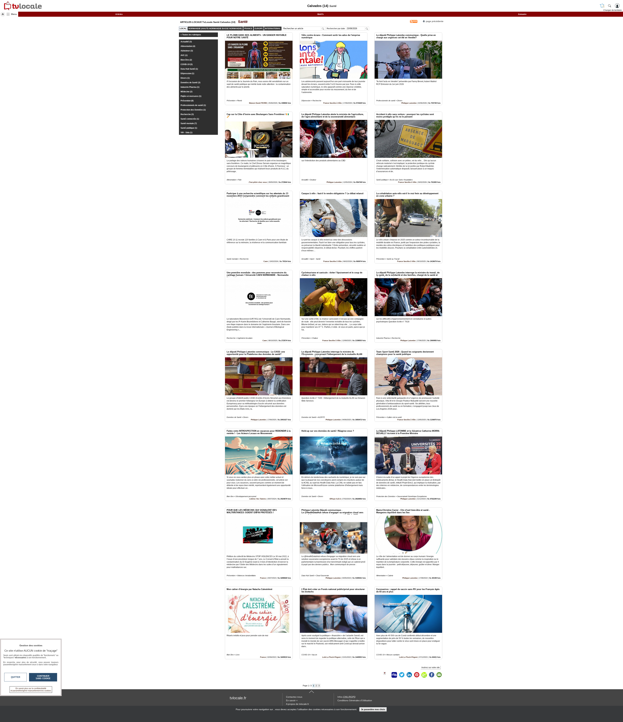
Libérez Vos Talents (257, 499)
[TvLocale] (22, 5)
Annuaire (522, 14)
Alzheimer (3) (187, 51)
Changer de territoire (612, 10)
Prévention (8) (187, 101)
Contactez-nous (294, 697)
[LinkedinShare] (409, 675)
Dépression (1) (187, 73)
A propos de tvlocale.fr (297, 704)
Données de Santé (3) (190, 82)
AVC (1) (184, 55)
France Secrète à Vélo (332, 103)
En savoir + (292, 700)
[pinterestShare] (416, 675)
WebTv (320, 14)
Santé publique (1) (189, 128)
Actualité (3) (186, 42)
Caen (265, 261)
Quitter (15, 677)
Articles (119, 14)
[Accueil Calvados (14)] (2, 14)
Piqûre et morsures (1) (191, 96)
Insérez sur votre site (430, 667)
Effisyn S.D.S (335, 499)
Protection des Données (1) (193, 110)
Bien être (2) (186, 60)
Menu (14, 14)
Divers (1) (185, 78)
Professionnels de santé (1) (193, 105)
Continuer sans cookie (43, 677)
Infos (346, 697)
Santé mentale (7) (189, 123)
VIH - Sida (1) (186, 132)
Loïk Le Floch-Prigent (331, 657)
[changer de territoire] (602, 5)
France (263, 578)
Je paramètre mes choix (373, 709)
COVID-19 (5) (187, 64)
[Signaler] (387, 675)
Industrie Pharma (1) (190, 87)
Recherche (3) (187, 114)
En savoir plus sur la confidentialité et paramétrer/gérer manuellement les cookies (31, 689)
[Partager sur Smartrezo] (394, 675)
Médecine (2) (186, 92)
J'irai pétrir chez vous (258, 182)
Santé (242, 22)
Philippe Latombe (408, 103)
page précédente (434, 21)
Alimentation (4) (188, 46)
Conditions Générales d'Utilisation (354, 700)
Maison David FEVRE (258, 103)
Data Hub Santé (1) (189, 69)
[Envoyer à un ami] (439, 675)
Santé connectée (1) (190, 119)
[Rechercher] (609, 5)
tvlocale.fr (238, 698)
